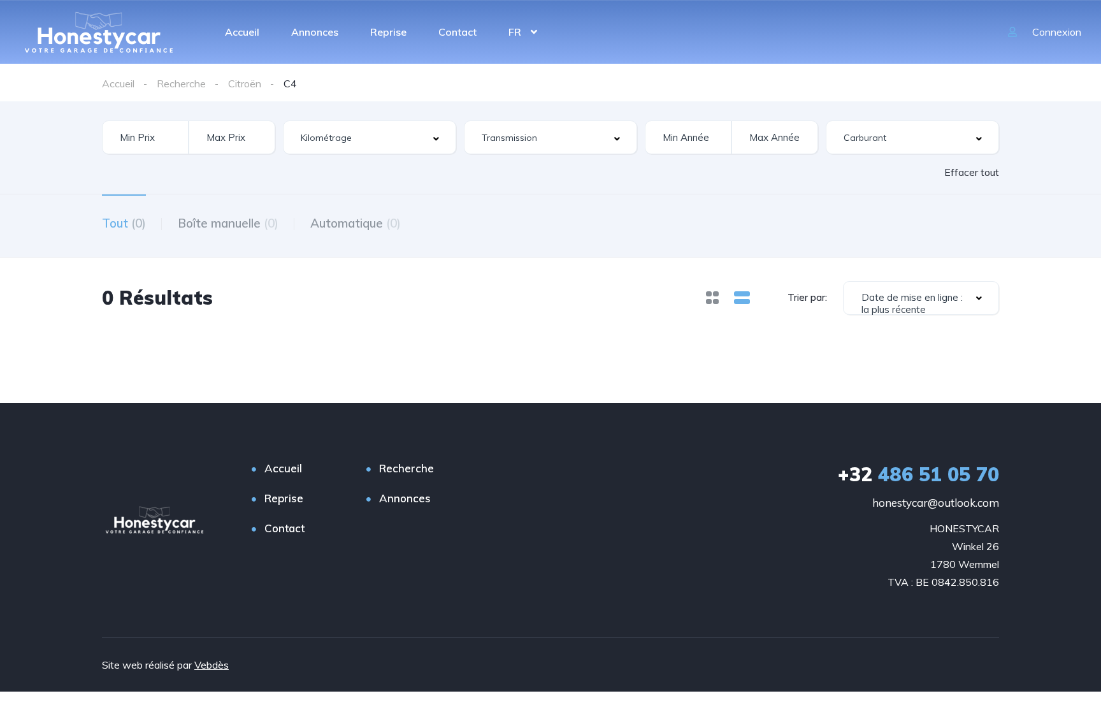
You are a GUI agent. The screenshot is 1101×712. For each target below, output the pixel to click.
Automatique (355, 223)
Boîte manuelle (228, 223)
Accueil (242, 31)
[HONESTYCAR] (98, 31)
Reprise (388, 31)
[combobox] (369, 137)
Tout (124, 223)
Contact (457, 31)
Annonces (314, 31)
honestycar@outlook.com (935, 502)
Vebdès (211, 664)
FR (514, 31)
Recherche (406, 468)
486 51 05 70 (918, 474)
